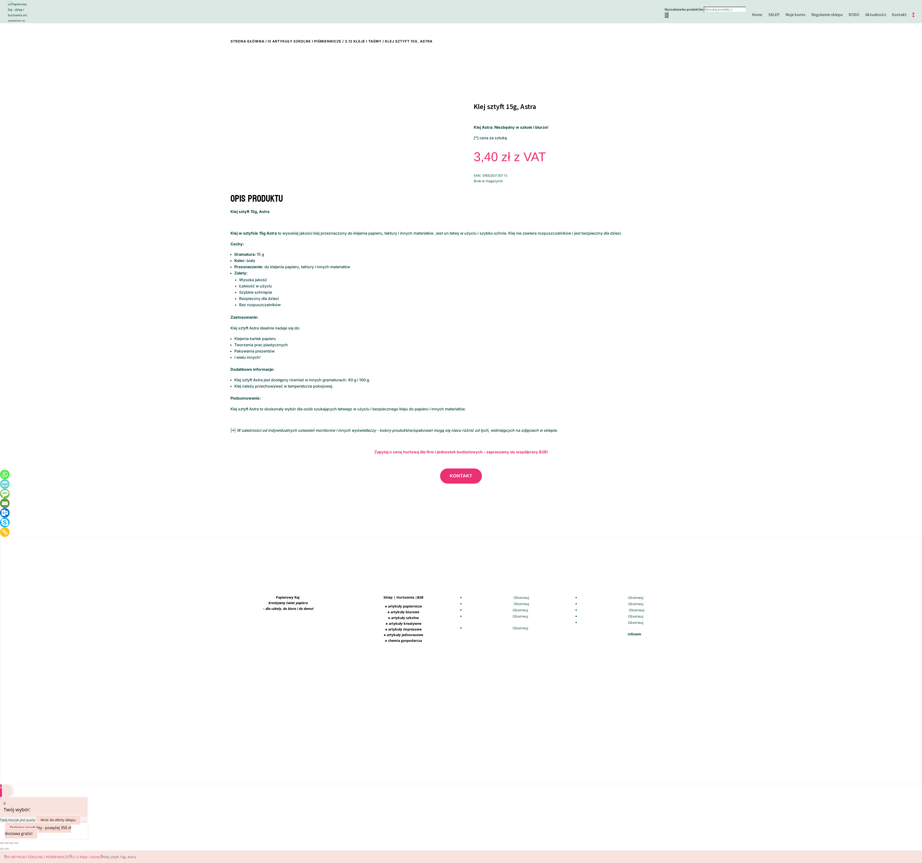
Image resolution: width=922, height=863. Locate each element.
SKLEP (774, 15)
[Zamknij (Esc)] (16, 843)
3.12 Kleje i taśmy (363, 41)
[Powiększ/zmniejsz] (2, 843)
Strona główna (247, 41)
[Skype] (5, 522)
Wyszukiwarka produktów (684, 9)
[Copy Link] (5, 532)
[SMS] (5, 493)
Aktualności (875, 15)
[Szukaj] (666, 15)
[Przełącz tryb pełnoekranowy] (7, 843)
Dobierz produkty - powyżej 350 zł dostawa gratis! (38, 830)
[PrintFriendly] (5, 484)
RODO (854, 15)
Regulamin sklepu (827, 15)
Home (757, 15)
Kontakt (899, 15)
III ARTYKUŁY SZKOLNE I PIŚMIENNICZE (304, 41)
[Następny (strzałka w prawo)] (7, 849)
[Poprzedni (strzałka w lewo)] (2, 849)
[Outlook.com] (5, 513)
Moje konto (796, 15)
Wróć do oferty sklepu (58, 820)
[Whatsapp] (5, 474)
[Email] (5, 503)
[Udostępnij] (11, 843)
